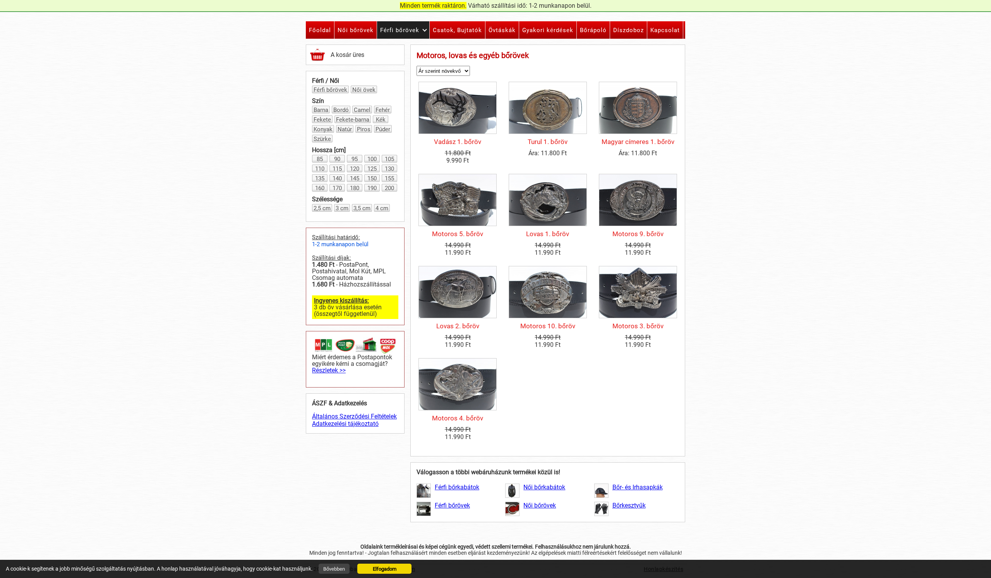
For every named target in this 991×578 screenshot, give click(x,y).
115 (337, 168)
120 (354, 168)
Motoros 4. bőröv (457, 418)
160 (319, 188)
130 (389, 168)
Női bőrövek (539, 505)
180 (354, 188)
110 (319, 168)
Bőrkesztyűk (629, 505)
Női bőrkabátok (544, 487)
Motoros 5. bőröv (457, 234)
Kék (381, 119)
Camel (362, 109)
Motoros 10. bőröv (547, 326)
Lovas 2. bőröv (457, 326)
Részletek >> (329, 370)
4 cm (381, 208)
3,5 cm (361, 208)
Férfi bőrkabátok (457, 487)
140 (337, 178)
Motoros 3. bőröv (638, 326)
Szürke (322, 138)
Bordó (341, 109)
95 (354, 159)
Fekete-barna (352, 119)
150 (372, 178)
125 (372, 168)
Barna (321, 109)
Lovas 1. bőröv (547, 234)
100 (372, 159)
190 (372, 188)
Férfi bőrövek (330, 89)
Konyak (323, 129)
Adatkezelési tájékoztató (345, 423)
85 (320, 159)
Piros (363, 129)
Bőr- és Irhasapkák (637, 487)
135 (319, 178)
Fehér (382, 109)
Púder (382, 129)
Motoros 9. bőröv (638, 234)
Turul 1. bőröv (548, 142)
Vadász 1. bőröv (457, 142)
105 (389, 159)
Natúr (345, 129)
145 (354, 178)
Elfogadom (384, 569)
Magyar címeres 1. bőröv (638, 142)
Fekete (322, 119)
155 (389, 178)
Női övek (363, 89)
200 (389, 188)
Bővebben (334, 569)
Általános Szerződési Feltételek (354, 416)
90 (337, 159)
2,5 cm (322, 208)
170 (337, 188)
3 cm (342, 208)
